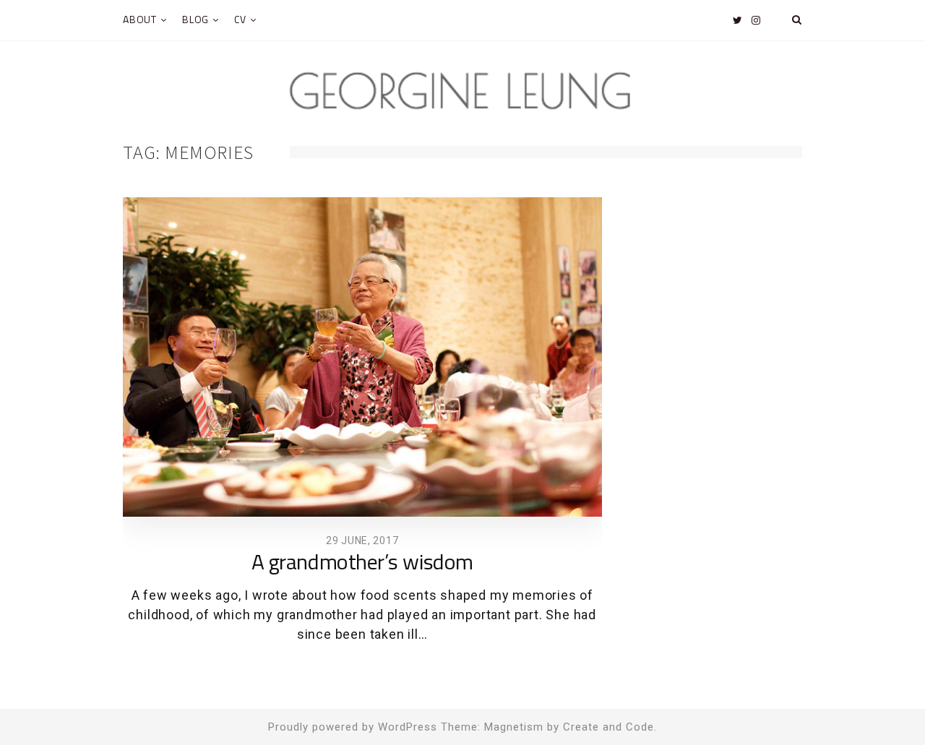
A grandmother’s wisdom (362, 563)
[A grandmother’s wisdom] (362, 357)
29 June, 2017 (362, 540)
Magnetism (513, 726)
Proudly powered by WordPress (352, 726)
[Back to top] (878, 702)
